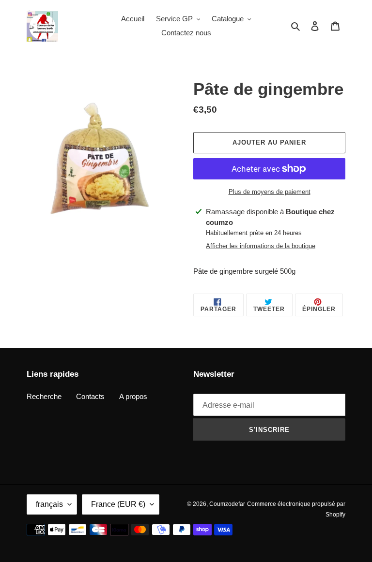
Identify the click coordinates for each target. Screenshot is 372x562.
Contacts (90, 396)
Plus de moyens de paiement (269, 191)
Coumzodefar (227, 504)
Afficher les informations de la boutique (260, 246)
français (49, 504)
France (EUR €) (118, 504)
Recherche (44, 396)
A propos (133, 396)
